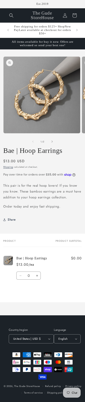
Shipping (8, 167)
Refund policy (53, 386)
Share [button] (12, 219)
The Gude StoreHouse (27, 386)
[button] (11, 15)
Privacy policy (73, 386)
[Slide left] (33, 141)
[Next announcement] (77, 30)
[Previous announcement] (8, 30)
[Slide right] (52, 141)
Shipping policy (56, 392)
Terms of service (33, 392)
